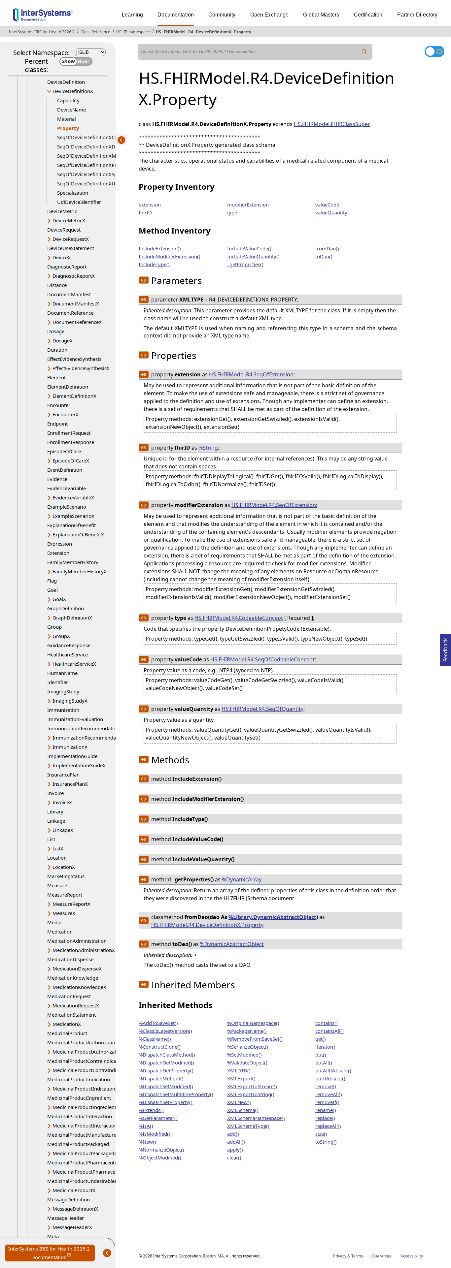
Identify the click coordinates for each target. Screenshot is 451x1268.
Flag (52, 580)
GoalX (59, 599)
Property (242, 32)
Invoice (55, 793)
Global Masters (321, 14)
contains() (326, 1023)
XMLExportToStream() (252, 1086)
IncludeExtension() (160, 248)
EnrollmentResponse (70, 442)
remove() (325, 1086)
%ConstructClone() (160, 1046)
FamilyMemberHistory (72, 562)
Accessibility (411, 1256)
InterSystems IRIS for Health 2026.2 (42, 32)
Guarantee (382, 1256)
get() (320, 1038)
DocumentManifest (69, 294)
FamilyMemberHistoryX (79, 571)
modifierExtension (248, 204)
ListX (57, 848)
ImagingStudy (63, 691)
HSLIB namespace (133, 32)
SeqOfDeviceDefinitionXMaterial (93, 155)
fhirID (145, 212)
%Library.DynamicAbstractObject (272, 917)
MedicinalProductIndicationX (85, 1088)
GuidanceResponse (68, 645)
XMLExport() (241, 1078)
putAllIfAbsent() (333, 1070)
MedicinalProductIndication (78, 1079)
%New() (147, 1141)
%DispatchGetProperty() (166, 1070)
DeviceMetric (62, 211)
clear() (234, 1157)
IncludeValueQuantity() (253, 256)
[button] (144, 280)
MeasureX (63, 913)
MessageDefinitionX (75, 1208)
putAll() (323, 1062)
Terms (357, 1256)
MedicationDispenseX (77, 968)
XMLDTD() (239, 1070)
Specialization (72, 192)
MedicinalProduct (67, 1033)
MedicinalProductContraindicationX (92, 1070)
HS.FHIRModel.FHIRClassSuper (332, 124)
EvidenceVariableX (73, 497)
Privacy (339, 1256)
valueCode (327, 204)
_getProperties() (245, 264)
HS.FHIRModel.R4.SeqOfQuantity (262, 709)
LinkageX (62, 830)
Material (66, 118)
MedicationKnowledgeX (79, 987)
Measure (57, 885)
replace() (325, 1118)
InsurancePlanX (70, 783)
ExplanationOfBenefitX (78, 534)
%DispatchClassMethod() (167, 1054)
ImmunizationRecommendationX (90, 737)
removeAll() (328, 1094)
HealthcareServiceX (74, 663)
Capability (68, 100)
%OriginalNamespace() (253, 1023)
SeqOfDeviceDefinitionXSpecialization (100, 174)
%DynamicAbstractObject (232, 944)
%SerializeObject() (247, 1046)
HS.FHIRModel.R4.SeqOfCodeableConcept (262, 659)
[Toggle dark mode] (434, 51)
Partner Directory (417, 14)
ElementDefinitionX (74, 396)
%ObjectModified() (160, 1157)
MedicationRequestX (75, 1005)
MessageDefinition (68, 1199)
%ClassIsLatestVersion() (165, 1031)
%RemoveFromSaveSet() (255, 1038)
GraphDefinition (65, 608)
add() (233, 1133)
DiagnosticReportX (73, 275)
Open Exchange (269, 14)
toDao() (323, 256)
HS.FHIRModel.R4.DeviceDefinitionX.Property (207, 925)
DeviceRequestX (70, 239)
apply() (235, 1149)
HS (158, 32)
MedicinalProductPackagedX (84, 1153)
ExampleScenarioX (73, 516)
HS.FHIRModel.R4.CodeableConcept (238, 617)
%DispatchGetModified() (166, 1062)
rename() (325, 1110)
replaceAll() (328, 1126)
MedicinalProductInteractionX (86, 1125)
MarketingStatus (66, 876)
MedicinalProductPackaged (78, 1144)
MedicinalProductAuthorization (82, 1042)
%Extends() (151, 1110)
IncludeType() (154, 264)
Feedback (445, 648)
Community (221, 14)
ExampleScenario (66, 506)
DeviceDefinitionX (213, 32)
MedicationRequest (69, 996)
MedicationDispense (70, 959)
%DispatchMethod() (161, 1078)
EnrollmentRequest (68, 432)
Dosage (55, 331)
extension (150, 204)
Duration (57, 349)
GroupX (61, 636)
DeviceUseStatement (70, 248)
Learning (132, 14)
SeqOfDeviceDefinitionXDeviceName (98, 146)
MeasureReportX (71, 904)
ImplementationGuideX (79, 765)
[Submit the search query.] (364, 52)
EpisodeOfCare (64, 451)
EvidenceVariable (66, 488)
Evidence (57, 479)
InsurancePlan (63, 774)
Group (54, 626)
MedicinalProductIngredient (79, 1097)
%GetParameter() (158, 1118)
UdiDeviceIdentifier (79, 202)
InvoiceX (62, 802)
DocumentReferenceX (77, 322)
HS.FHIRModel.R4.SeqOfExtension (251, 374)
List (51, 839)
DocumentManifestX (75, 303)
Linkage (56, 820)
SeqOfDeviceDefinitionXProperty (94, 165)
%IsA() (146, 1126)
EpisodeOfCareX (70, 460)
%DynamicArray (241, 879)
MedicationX (66, 1024)
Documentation (175, 14)
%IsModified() (154, 1133)
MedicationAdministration (77, 940)
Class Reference (95, 32)
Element (56, 377)
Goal (52, 589)
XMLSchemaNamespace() (256, 1118)
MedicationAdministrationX (83, 950)
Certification (368, 14)
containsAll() (329, 1031)
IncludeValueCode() (249, 248)
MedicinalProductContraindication (86, 1061)
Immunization (63, 710)
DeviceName (71, 109)
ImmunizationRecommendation (83, 728)
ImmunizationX (69, 747)
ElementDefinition (67, 386)
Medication (60, 931)
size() (321, 1133)
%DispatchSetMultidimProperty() (176, 1094)
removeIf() (327, 1102)
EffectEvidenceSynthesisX (81, 368)
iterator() (325, 1046)
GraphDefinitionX (72, 617)
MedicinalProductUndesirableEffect (87, 1181)
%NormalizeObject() (161, 1149)
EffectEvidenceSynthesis (74, 359)
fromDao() (327, 248)
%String (208, 447)
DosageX (62, 340)
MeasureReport (64, 894)
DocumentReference (70, 312)
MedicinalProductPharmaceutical (84, 1162)
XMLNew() (239, 1102)
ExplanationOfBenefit (71, 525)
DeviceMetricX (68, 220)
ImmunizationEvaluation (75, 719)
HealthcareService (67, 654)
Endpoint (57, 423)
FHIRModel (175, 32)
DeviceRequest (64, 229)
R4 (190, 32)
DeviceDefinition (66, 82)
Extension (58, 553)
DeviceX (61, 257)
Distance (57, 285)
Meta (53, 1236)
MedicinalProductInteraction (79, 1116)
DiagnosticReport (67, 266)
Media (54, 922)
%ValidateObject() (247, 1062)
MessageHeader (65, 1218)
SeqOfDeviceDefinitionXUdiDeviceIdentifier (106, 183)
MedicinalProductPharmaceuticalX (91, 1171)
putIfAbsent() (330, 1078)
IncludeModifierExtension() (169, 256)
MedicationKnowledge (72, 977)
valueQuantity (331, 212)
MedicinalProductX (73, 1190)
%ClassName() (155, 1038)
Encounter (58, 405)
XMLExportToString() (250, 1094)
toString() (326, 1141)
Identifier (57, 682)
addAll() (236, 1141)
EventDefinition (64, 469)
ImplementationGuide (72, 756)
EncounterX (65, 414)
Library (55, 811)
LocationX (63, 867)
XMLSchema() (243, 1110)
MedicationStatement (71, 1014)
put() (320, 1054)
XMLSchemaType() (248, 1126)
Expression (59, 543)
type (232, 212)
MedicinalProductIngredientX (85, 1107)
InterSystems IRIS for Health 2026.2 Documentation (51, 1253)
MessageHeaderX (72, 1227)
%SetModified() (244, 1054)
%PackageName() (247, 1031)
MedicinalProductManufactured (83, 1134)
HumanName (62, 673)
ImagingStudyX (69, 700)
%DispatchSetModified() (166, 1086)
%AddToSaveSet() (158, 1023)
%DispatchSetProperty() (165, 1102)
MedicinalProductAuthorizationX (89, 1051)
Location (57, 857)
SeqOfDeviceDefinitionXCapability (95, 137)
